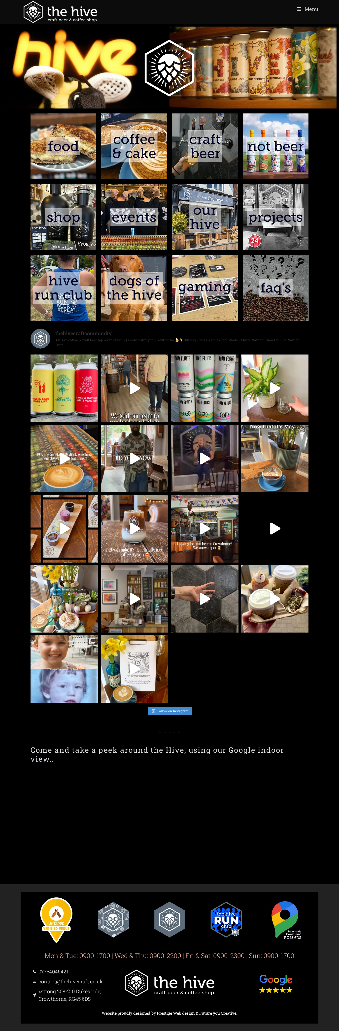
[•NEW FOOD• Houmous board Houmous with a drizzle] (135, 459)
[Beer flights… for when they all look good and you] (64, 529)
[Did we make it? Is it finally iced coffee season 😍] (135, 529)
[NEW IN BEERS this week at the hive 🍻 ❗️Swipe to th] (204, 388)
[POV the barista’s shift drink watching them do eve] (64, 459)
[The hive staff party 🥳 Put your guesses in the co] (135, 599)
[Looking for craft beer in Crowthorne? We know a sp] (204, 529)
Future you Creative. (218, 1013)
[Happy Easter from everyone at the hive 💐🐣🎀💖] (64, 599)
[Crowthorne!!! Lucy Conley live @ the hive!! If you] (204, 459)
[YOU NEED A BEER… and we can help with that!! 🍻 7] (204, 599)
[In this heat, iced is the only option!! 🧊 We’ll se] (275, 388)
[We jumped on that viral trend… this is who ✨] (64, 669)
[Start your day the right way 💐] (275, 599)
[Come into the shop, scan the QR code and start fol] (135, 669)
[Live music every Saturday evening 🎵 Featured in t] (275, 529)
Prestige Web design (176, 1013)
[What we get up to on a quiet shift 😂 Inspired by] (135, 388)
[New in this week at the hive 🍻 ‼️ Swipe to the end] (64, 388)
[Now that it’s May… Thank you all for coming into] (275, 459)
